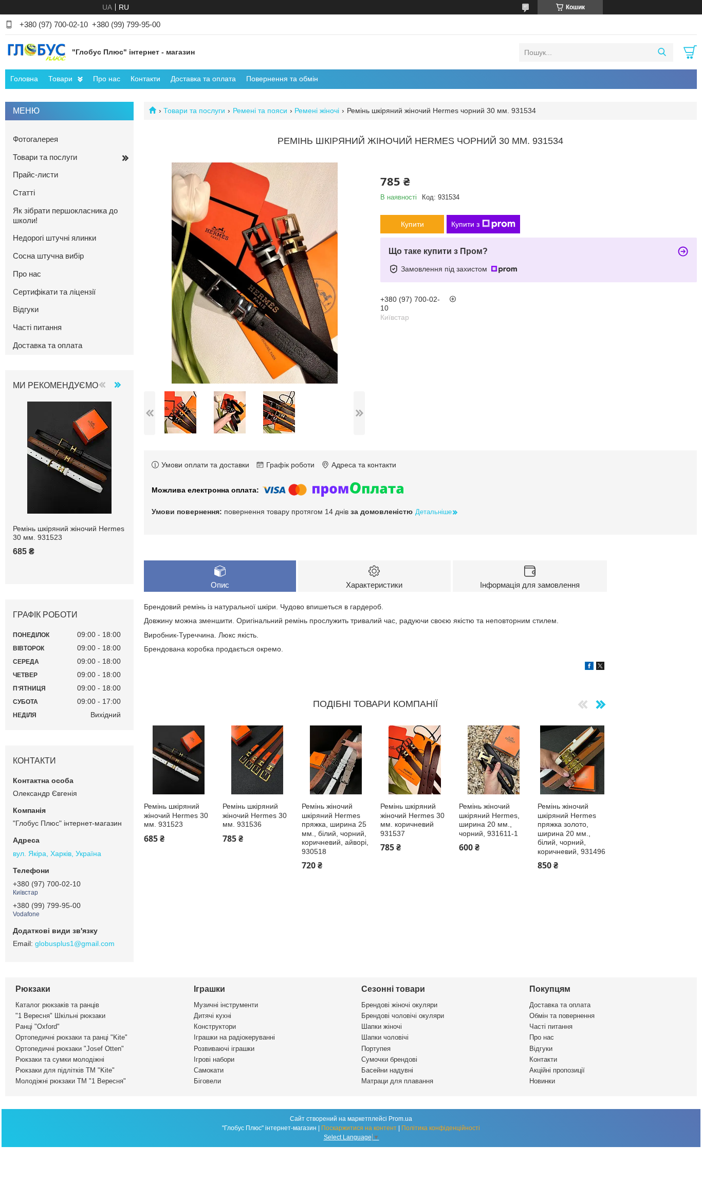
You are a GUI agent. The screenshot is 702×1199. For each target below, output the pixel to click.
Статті (24, 192)
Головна (24, 79)
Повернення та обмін (282, 79)
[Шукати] (661, 52)
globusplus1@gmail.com (75, 943)
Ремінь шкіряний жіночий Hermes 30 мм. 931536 (255, 815)
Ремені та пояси (260, 110)
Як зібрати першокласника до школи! (65, 215)
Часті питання (37, 327)
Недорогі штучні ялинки (54, 237)
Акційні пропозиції (557, 1070)
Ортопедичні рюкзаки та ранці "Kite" (71, 1037)
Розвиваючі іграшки (224, 1048)
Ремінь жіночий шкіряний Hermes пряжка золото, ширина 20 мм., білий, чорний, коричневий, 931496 (571, 829)
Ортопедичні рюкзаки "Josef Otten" (69, 1048)
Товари (60, 79)
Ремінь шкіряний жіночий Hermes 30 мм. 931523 (176, 815)
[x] (600, 667)
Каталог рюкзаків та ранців (57, 1005)
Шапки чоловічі (385, 1037)
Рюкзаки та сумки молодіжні (59, 1059)
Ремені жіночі (316, 110)
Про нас (106, 79)
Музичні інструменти (226, 1005)
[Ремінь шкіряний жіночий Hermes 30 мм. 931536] (257, 759)
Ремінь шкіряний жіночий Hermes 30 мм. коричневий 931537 (412, 820)
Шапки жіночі (381, 1026)
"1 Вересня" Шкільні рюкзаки (60, 1016)
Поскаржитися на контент (359, 1128)
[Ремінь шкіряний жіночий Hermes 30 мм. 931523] (178, 759)
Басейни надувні (387, 1070)
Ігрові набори (214, 1059)
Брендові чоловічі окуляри (402, 1016)
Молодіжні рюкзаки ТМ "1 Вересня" (70, 1081)
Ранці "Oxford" (37, 1026)
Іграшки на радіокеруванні (234, 1037)
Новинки (542, 1081)
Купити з (465, 224)
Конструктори (215, 1026)
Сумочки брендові (389, 1059)
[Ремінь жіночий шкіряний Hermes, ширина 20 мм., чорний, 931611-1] (493, 759)
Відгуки (26, 309)
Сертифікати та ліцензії (54, 291)
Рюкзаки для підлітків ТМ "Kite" (65, 1070)
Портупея (376, 1048)
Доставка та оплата (203, 79)
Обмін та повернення (562, 1016)
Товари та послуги (194, 110)
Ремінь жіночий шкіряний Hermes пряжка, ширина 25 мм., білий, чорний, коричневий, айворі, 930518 (335, 829)
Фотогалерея (35, 139)
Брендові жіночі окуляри (399, 1005)
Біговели (207, 1081)
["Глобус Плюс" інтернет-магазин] (36, 52)
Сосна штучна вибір (48, 255)
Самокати (209, 1070)
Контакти (145, 79)
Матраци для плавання (397, 1081)
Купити (412, 224)
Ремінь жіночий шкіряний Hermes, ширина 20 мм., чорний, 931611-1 (489, 820)
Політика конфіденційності (440, 1128)
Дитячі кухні (212, 1016)
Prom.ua (400, 1118)
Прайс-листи (35, 174)
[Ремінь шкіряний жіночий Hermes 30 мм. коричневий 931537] (414, 759)
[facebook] (589, 667)
